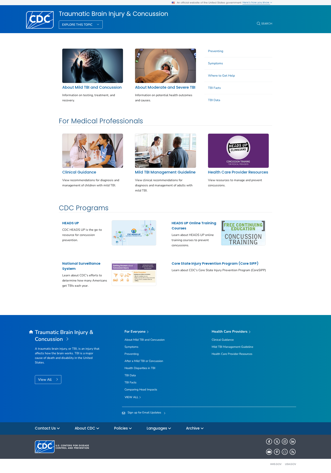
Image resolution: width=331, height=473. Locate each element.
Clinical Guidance (79, 172)
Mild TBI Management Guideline (165, 172)
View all (132, 397)
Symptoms (215, 63)
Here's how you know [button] (256, 2)
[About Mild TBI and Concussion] (92, 65)
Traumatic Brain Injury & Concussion (113, 14)
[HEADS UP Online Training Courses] (243, 232)
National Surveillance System (81, 266)
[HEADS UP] (134, 232)
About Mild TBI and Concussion (92, 87)
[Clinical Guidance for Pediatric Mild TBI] (92, 150)
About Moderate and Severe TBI (165, 87)
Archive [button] (193, 428)
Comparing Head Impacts (141, 389)
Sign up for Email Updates (144, 412)
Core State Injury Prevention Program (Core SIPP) (215, 263)
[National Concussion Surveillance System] (134, 273)
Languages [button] (157, 428)
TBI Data (214, 100)
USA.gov (290, 464)
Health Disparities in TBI (140, 368)
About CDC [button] (85, 428)
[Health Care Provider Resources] (238, 150)
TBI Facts (214, 88)
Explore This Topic (77, 25)
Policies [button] (121, 428)
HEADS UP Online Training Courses (194, 226)
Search (266, 23)
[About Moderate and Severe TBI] (165, 65)
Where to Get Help (221, 76)
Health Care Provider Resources (238, 172)
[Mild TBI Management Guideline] (165, 150)
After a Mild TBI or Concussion (144, 361)
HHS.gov (276, 464)
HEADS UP (70, 223)
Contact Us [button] (46, 428)
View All (45, 379)
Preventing (215, 51)
